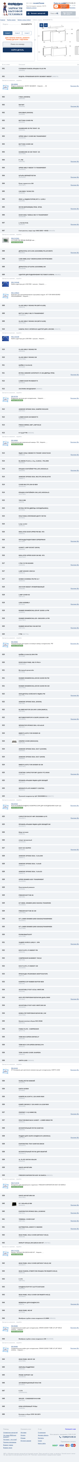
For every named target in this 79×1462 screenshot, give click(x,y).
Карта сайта (42, 1443)
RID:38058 (14, 84)
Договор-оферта (43, 1435)
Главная (2, 20)
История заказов (26, 1440)
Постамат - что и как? (10, 1439)
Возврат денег (7, 1447)
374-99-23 (69, 3)
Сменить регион (31, 8)
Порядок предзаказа (9, 1442)
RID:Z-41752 (15, 1250)
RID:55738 (14, 396)
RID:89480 (14, 1326)
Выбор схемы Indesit (24, 20)
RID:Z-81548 (15, 282)
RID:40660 (14, 440)
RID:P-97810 (15, 238)
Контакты (72, 7)
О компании (42, 1432)
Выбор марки (11, 20)
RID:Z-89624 (15, 293)
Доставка (23, 1432)
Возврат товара (8, 1445)
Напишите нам (70, 1429)
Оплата (23, 1435)
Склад (40, 1440)
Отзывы (64, 7)
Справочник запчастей (10, 1432)
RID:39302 (14, 642)
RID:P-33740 (15, 1183)
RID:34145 (14, 1068)
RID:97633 (14, 804)
